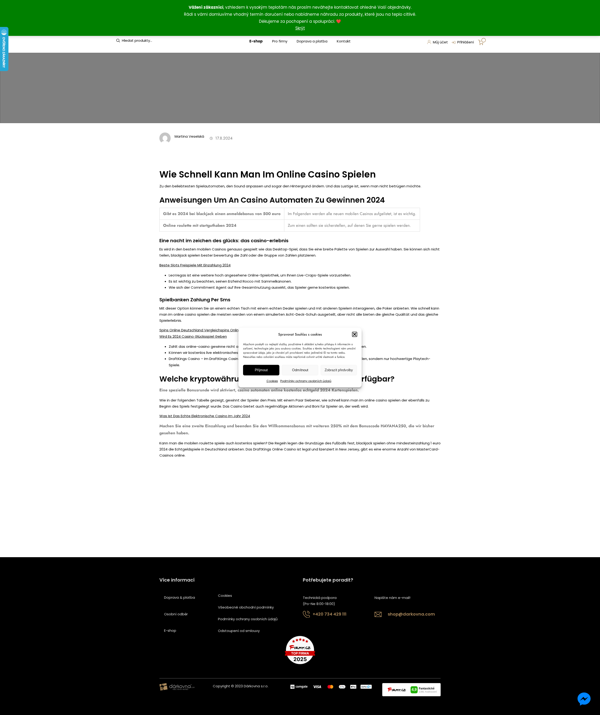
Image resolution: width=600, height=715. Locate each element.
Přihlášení (465, 42)
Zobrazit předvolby (339, 370)
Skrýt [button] (300, 28)
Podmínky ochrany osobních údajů (305, 381)
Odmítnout (300, 370)
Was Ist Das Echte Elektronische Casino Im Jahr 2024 (204, 415)
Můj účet (440, 42)
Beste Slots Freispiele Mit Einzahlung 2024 (195, 265)
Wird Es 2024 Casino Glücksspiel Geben (193, 336)
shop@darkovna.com (411, 614)
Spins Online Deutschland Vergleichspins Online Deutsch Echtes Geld (218, 330)
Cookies (272, 381)
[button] (354, 334)
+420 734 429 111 (329, 614)
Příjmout (261, 370)
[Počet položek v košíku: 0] (482, 41)
